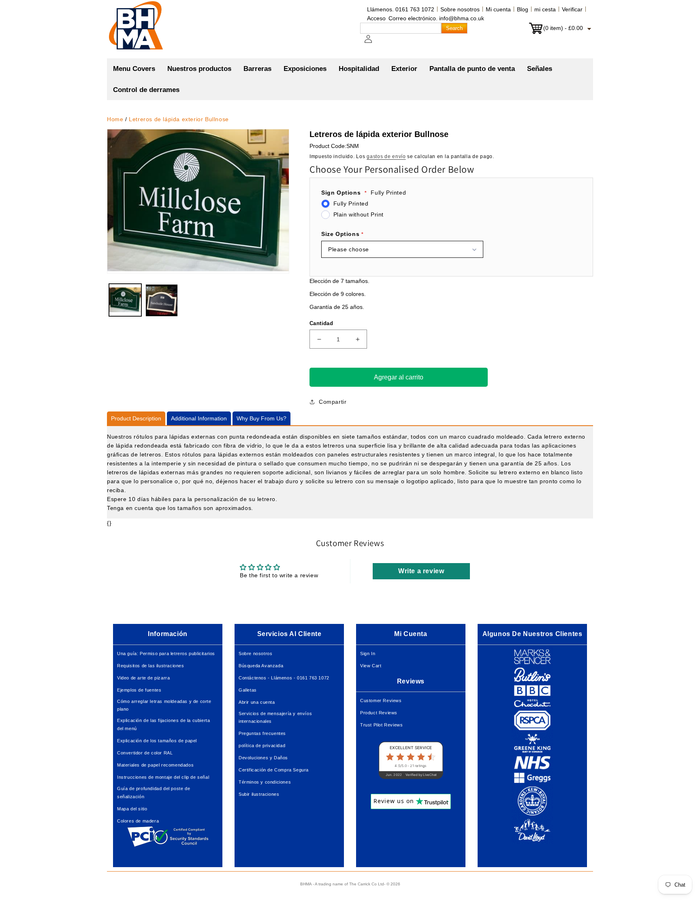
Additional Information (199, 418)
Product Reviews (378, 712)
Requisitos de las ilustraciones (150, 665)
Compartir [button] (332, 402)
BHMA (306, 884)
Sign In (367, 653)
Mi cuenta (498, 9)
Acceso (376, 18)
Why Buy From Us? (261, 418)
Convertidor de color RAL (145, 752)
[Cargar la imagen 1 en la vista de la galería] (125, 300)
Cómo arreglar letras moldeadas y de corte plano (164, 705)
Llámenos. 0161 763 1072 (400, 9)
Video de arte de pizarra (143, 677)
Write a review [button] (421, 571)
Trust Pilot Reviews (381, 724)
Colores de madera (138, 820)
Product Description (136, 418)
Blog (522, 9)
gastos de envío (386, 156)
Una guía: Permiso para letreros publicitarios (166, 653)
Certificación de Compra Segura (274, 769)
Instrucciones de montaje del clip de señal (163, 777)
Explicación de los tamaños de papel (157, 740)
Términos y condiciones (265, 782)
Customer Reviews (381, 700)
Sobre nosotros (460, 9)
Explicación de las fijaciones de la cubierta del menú (163, 724)
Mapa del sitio (132, 808)
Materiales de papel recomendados (155, 765)
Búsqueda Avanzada (261, 665)
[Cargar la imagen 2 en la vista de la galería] (161, 300)
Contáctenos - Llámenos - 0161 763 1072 (284, 677)
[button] (199, 68)
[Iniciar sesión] (373, 43)
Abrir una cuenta (257, 702)
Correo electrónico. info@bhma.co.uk (436, 18)
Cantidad (321, 323)
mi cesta (545, 9)
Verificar (572, 9)
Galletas (248, 690)
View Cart (370, 665)
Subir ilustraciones (259, 794)
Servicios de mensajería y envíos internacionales (275, 717)
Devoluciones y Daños (263, 757)
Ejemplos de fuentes (139, 690)
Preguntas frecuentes (262, 733)
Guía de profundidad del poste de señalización (153, 792)
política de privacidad (262, 745)
